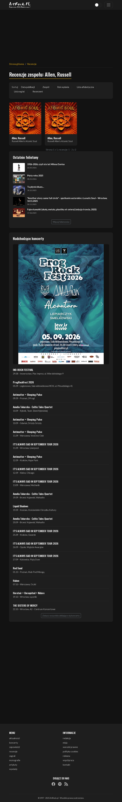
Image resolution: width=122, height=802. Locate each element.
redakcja (67, 738)
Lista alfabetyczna (85, 87)
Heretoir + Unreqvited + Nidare (28, 593)
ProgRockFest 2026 (23, 382)
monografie (14, 760)
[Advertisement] (61, 34)
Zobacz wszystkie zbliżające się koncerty (61, 615)
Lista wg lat (19, 91)
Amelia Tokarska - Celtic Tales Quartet (33, 407)
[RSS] (66, 784)
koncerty (13, 742)
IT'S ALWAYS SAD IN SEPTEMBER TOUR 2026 (35, 444)
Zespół (46, 87)
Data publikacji (28, 87)
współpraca (68, 760)
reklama (66, 756)
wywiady (13, 769)
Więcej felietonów (61, 222)
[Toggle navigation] (108, 5)
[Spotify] (60, 784)
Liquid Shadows (20, 506)
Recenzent (38, 91)
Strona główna (16, 63)
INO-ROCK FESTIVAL (23, 370)
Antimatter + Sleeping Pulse (27, 394)
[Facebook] (53, 784)
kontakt (66, 764)
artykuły (13, 764)
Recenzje (31, 63)
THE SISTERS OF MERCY (25, 605)
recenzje (13, 751)
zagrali (12, 756)
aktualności (14, 738)
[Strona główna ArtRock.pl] (20, 5)
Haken (16, 581)
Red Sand (17, 568)
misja (65, 742)
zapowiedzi (14, 747)
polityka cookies (70, 751)
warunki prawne (70, 747)
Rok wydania (63, 87)
